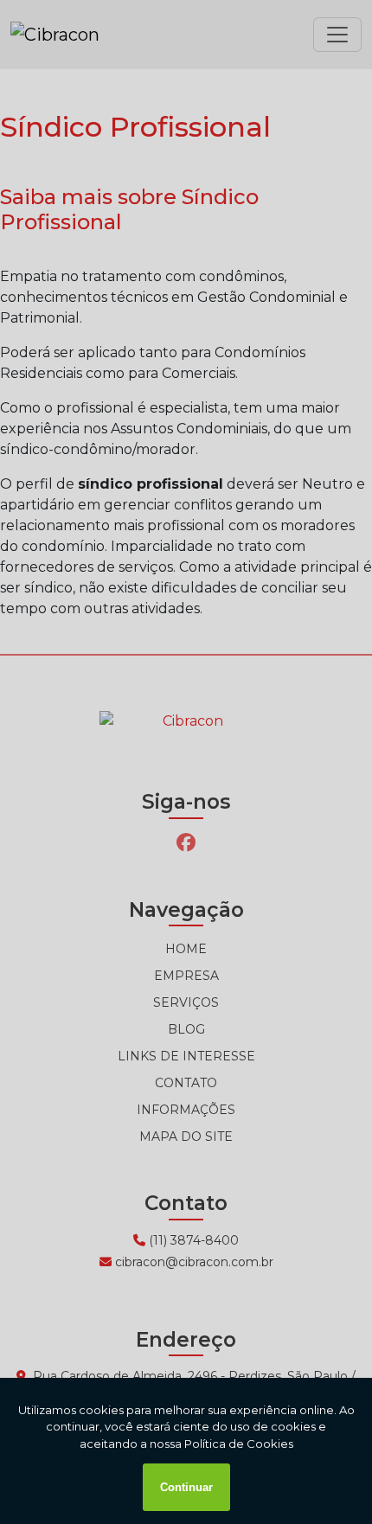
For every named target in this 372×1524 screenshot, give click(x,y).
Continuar (186, 1487)
